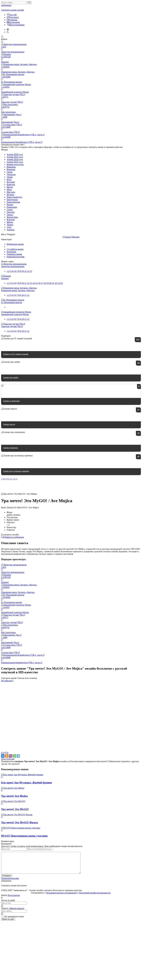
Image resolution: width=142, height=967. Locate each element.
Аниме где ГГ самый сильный (15, 354)
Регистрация (14, 895)
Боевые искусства (15, 164)
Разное (10, 204)
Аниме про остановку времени (16, 471)
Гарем (9, 172)
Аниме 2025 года (15, 157)
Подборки (11, 251)
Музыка (10, 194)
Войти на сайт (8, 919)
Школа (10, 222)
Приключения (13, 202)
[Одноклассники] (6, 756)
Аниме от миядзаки (11, 401)
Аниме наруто (9, 424)
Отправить (6, 876)
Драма (10, 177)
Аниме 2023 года (15, 162)
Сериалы (13, 20)
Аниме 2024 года (15, 159)
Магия (10, 187)
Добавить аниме (14, 254)
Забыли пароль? (16, 908)
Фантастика (12, 217)
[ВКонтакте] (2, 756)
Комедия (11, 184)
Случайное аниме (15, 249)
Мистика (11, 192)
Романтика (12, 207)
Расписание (14, 22)
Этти (9, 227)
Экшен (10, 224)
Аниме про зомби (10, 377)
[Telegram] (18, 756)
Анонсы (10, 229)
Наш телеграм (7, 759)
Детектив (11, 174)
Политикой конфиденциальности (95, 893)
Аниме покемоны (10, 448)
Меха (9, 189)
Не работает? (7, 680)
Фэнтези (11, 219)
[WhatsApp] (14, 756)
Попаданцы (12, 199)
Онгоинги (14, 17)
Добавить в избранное (13, 537)
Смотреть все (9, 479)
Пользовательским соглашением (61, 893)
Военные (11, 169)
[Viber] (10, 756)
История (11, 182)
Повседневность (14, 197)
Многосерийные (17, 25)
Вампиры (11, 167)
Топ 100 (13, 15)
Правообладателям (15, 256)
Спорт (10, 209)
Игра (9, 179)
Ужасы (10, 214)
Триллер (11, 212)
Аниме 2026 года (15, 154)
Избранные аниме (15, 244)
